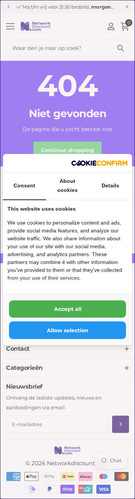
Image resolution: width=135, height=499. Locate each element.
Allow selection (67, 330)
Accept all (67, 309)
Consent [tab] (24, 185)
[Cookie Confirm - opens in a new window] (99, 162)
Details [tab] (110, 185)
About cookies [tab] (67, 185)
